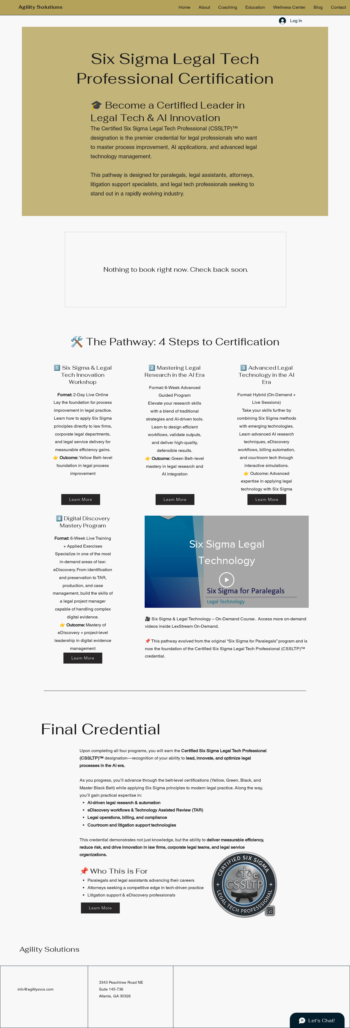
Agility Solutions (49, 949)
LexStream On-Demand (195, 626)
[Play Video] (226, 580)
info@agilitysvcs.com (36, 989)
